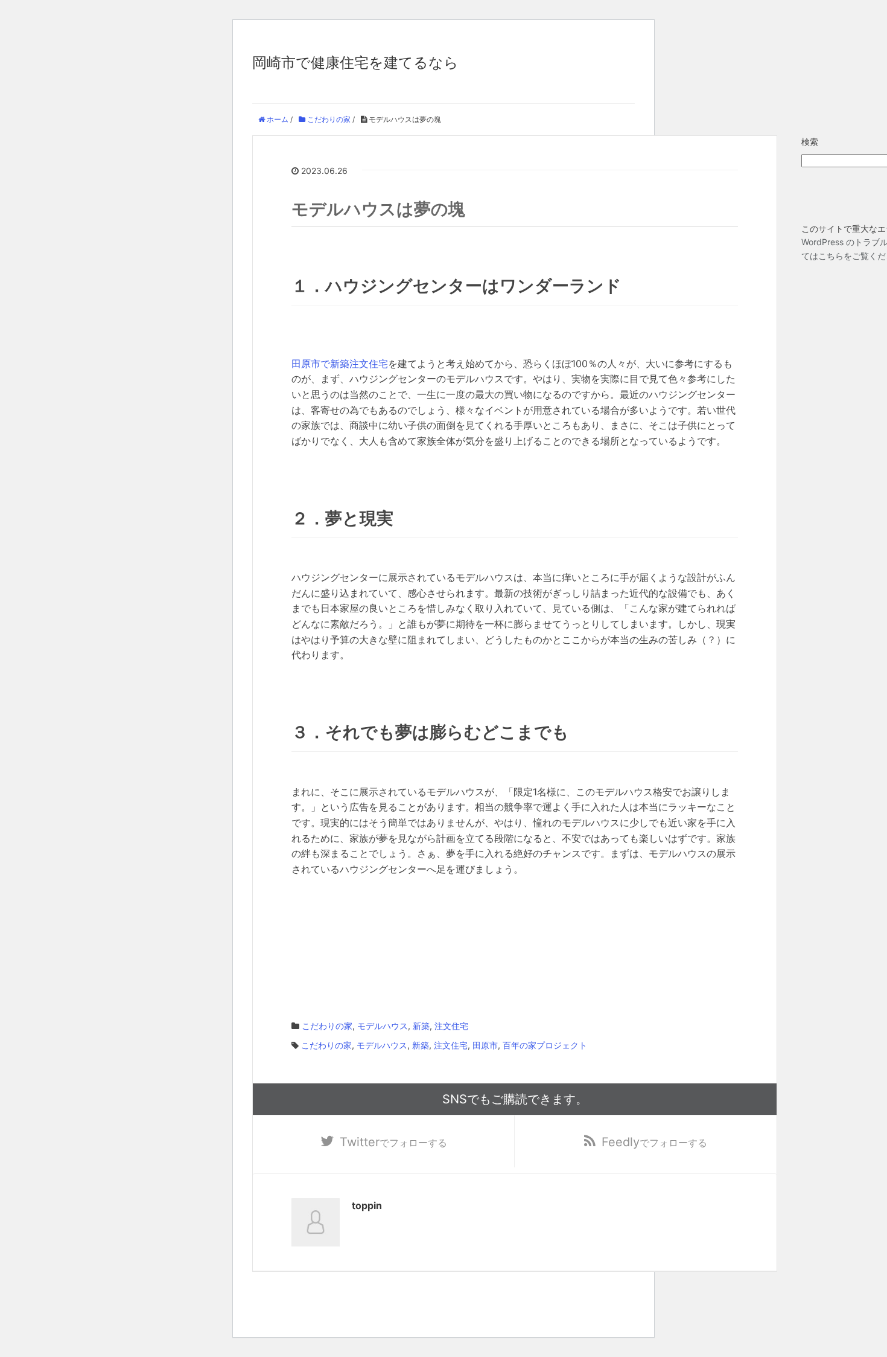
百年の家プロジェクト (545, 1045)
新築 (421, 1026)
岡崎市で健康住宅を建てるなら (355, 62)
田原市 (485, 1045)
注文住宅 (451, 1026)
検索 (809, 141)
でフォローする (393, 1142)
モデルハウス (382, 1026)
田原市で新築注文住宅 (339, 364)
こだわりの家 (327, 1026)
